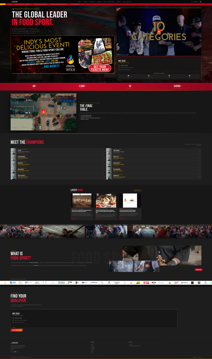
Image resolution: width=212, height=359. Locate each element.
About (79, 1)
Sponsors (99, 1)
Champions (93, 347)
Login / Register (127, 1)
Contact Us (131, 344)
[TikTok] (198, 2)
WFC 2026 (92, 1)
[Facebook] (192, 2)
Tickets (105, 1)
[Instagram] (194, 2)
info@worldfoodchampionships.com (135, 345)
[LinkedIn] (196, 2)
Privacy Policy (195, 357)
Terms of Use (199, 357)
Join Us (119, 1)
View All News (137, 190)
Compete (86, 1)
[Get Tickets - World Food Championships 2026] (63, 55)
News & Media (111, 1)
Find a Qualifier (17, 330)
